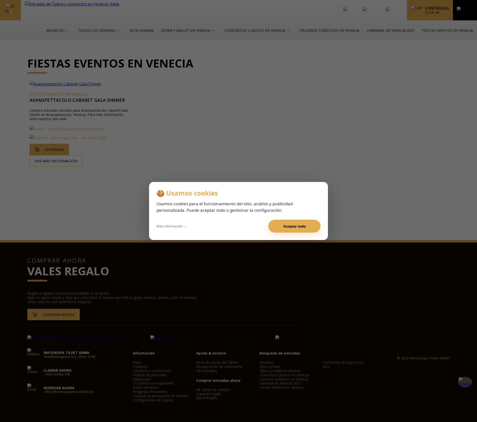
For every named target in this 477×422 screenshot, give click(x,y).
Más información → (172, 226)
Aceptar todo (294, 226)
